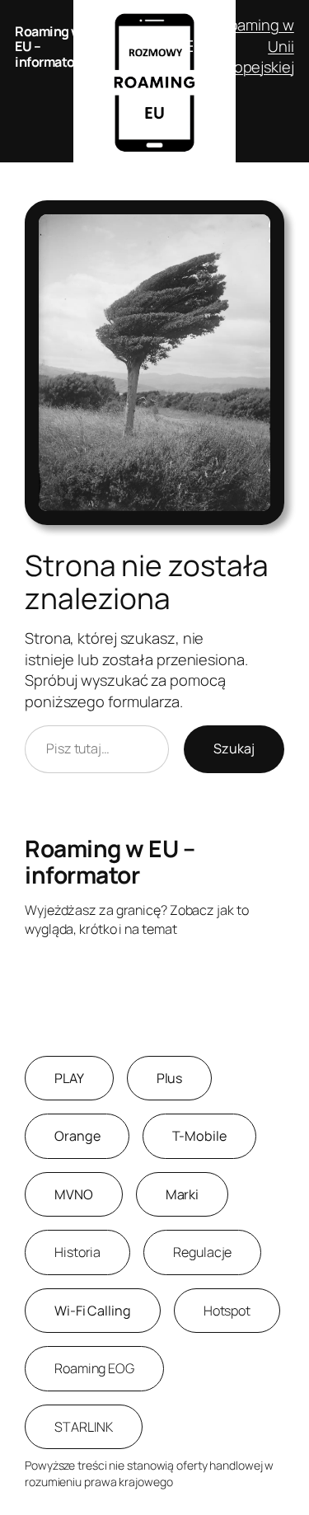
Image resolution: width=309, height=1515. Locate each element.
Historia (77, 1252)
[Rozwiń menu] (187, 46)
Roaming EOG (94, 1368)
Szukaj (234, 748)
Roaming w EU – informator (109, 861)
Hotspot (227, 1311)
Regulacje (202, 1252)
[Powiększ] (263, 221)
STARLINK (83, 1427)
